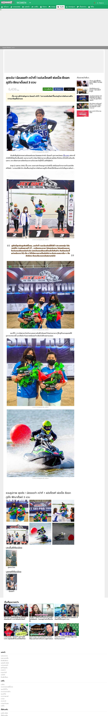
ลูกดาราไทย (11, 567)
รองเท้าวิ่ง (3, 694)
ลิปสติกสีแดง (4, 677)
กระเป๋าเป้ (3, 701)
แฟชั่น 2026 (4, 713)
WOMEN (21, 3)
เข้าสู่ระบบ (101, 3)
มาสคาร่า (3, 670)
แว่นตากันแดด (5, 703)
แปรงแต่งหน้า (4, 665)
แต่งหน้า (27, 7)
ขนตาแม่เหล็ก (4, 658)
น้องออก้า (11, 591)
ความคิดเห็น (48, 89)
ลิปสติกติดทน (4, 660)
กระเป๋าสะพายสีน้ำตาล (7, 687)
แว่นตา (3, 699)
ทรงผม (53, 7)
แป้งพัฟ (3, 675)
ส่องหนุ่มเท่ (71, 7)
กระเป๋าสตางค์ (4, 696)
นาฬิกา (3, 684)
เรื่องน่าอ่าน (82, 7)
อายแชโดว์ (4, 672)
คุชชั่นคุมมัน (4, 668)
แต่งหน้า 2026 (5, 663)
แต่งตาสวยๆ (4, 656)
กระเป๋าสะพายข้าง (5, 691)
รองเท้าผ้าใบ (4, 689)
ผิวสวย (45, 7)
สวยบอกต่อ (16, 7)
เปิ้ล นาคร (66, 155)
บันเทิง (62, 7)
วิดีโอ (92, 7)
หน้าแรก (6, 7)
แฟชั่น (36, 7)
